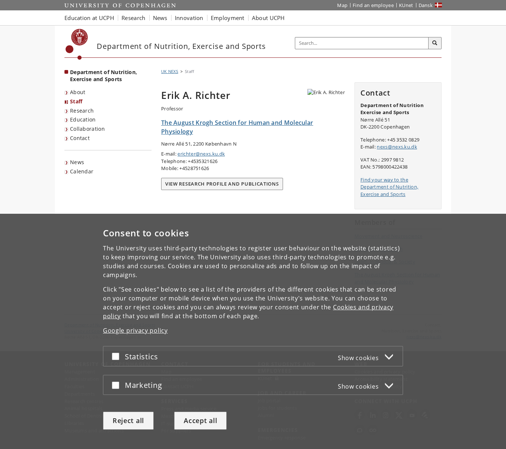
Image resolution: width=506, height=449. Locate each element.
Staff (76, 101)
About (78, 92)
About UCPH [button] (268, 17)
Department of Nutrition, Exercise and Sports (103, 76)
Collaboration (87, 128)
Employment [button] (227, 17)
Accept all (200, 420)
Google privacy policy (135, 330)
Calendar (81, 171)
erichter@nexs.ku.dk (201, 153)
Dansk (426, 5)
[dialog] (253, 331)
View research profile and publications (222, 183)
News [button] (160, 17)
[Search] (435, 43)
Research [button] (133, 17)
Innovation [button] (189, 17)
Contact (80, 138)
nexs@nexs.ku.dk (397, 146)
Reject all (128, 420)
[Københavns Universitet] (77, 44)
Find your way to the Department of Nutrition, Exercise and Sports (389, 186)
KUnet (406, 5)
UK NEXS (169, 71)
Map (342, 5)
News (77, 162)
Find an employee (373, 5)
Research (82, 110)
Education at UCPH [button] (89, 17)
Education (83, 119)
